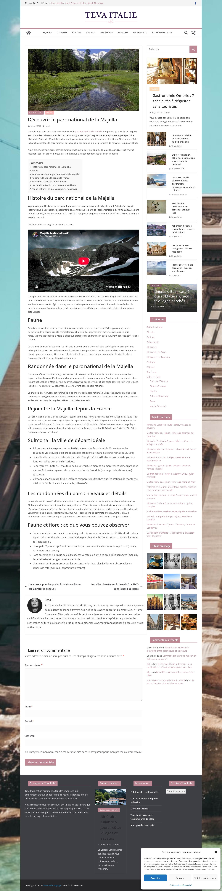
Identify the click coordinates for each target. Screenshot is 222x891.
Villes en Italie (160, 32)
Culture (77, 32)
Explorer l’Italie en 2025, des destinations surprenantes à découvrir (183, 159)
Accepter (155, 877)
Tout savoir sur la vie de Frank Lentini (166, 680)
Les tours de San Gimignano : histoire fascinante (182, 248)
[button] (215, 852)
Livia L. (47, 126)
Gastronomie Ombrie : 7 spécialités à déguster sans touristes (173, 101)
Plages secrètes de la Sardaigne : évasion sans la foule (182, 268)
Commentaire (34, 665)
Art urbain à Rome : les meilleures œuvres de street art (183, 229)
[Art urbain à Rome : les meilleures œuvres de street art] (156, 231)
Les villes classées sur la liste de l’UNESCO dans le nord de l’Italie (115, 586)
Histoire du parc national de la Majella (51, 166)
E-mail (29, 721)
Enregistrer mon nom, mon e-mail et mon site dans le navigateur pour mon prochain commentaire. (85, 752)
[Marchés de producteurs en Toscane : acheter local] (156, 210)
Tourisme (62, 32)
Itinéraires (106, 32)
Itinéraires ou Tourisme (159, 357)
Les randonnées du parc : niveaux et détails (54, 185)
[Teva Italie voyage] (28, 32)
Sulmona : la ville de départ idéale (49, 181)
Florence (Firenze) (159, 381)
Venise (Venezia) (158, 406)
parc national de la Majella (88, 131)
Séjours (47, 32)
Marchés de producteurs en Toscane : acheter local (181, 208)
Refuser (180, 877)
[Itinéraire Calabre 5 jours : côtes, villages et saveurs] (110, 797)
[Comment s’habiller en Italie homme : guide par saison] (156, 141)
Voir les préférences (205, 877)
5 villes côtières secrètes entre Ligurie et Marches (172, 511)
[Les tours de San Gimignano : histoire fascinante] (156, 251)
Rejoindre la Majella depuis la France (50, 177)
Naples (153, 391)
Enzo (168, 112)
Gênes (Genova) (158, 386)
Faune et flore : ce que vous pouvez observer (54, 188)
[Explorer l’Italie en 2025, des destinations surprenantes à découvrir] (156, 161)
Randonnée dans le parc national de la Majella (55, 174)
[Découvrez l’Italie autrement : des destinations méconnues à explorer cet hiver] (156, 186)
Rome (153, 401)
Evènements (140, 32)
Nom (29, 706)
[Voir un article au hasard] (193, 32)
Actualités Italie (35, 113)
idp (148, 672)
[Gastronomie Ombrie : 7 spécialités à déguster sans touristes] (172, 71)
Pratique (123, 32)
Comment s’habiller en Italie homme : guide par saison (182, 138)
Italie (149, 663)
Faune (35, 170)
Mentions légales (139, 808)
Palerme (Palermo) (159, 396)
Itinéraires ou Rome (157, 352)
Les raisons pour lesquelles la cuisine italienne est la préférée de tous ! (55, 586)
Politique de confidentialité (181, 885)
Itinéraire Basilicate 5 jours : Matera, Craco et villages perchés (171, 296)
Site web (30, 736)
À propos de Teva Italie (142, 825)
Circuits (91, 32)
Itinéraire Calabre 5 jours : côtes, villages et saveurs (111, 827)
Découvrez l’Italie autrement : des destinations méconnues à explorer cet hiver (183, 184)
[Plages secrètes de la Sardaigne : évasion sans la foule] (156, 270)
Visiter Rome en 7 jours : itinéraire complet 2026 (171, 481)
